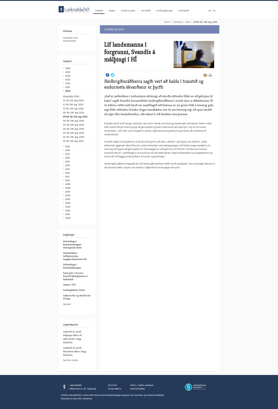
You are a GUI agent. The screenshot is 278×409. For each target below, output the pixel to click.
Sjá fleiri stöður (70, 360)
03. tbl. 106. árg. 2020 (73, 132)
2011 (67, 176)
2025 (67, 72)
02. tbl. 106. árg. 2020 (73, 136)
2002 (67, 210)
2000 (67, 218)
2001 (67, 214)
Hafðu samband (145, 385)
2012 (67, 172)
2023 (67, 79)
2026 (67, 68)
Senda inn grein (128, 10)
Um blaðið (146, 10)
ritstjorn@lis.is (114, 388)
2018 (67, 150)
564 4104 (112, 385)
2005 (67, 199)
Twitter (112, 75)
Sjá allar (67, 304)
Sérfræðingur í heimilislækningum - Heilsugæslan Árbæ (73, 244)
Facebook (107, 75)
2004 (67, 202)
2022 (67, 83)
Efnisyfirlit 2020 (71, 96)
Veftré (133, 385)
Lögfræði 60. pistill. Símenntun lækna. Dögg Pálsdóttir (74, 351)
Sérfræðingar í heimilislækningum (72, 266)
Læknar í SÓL (69, 284)
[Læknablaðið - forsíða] (74, 7)
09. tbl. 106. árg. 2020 (73, 112)
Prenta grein (210, 75)
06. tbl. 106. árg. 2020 (73, 120)
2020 (187, 21)
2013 (67, 169)
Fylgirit (112, 10)
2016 (67, 157)
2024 (67, 75)
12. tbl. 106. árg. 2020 (73, 100)
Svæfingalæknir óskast (74, 290)
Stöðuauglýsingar (164, 10)
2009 (67, 184)
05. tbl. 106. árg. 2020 (73, 124)
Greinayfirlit (184, 10)
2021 (67, 87)
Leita (214, 10)
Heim (167, 21)
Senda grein (205, 75)
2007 (67, 191)
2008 (67, 187)
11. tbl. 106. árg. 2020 (73, 104)
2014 (67, 165)
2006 (67, 195)
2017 (67, 154)
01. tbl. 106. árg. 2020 (73, 141)
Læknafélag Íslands (195, 387)
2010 (67, 180)
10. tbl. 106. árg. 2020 (73, 108)
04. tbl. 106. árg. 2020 (73, 128)
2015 (67, 161)
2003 (67, 206)
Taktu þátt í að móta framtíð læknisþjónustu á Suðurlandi (75, 276)
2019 (67, 146)
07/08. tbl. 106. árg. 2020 (205, 21)
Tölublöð (177, 21)
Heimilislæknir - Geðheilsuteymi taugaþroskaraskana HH (75, 256)
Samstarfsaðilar (137, 388)
